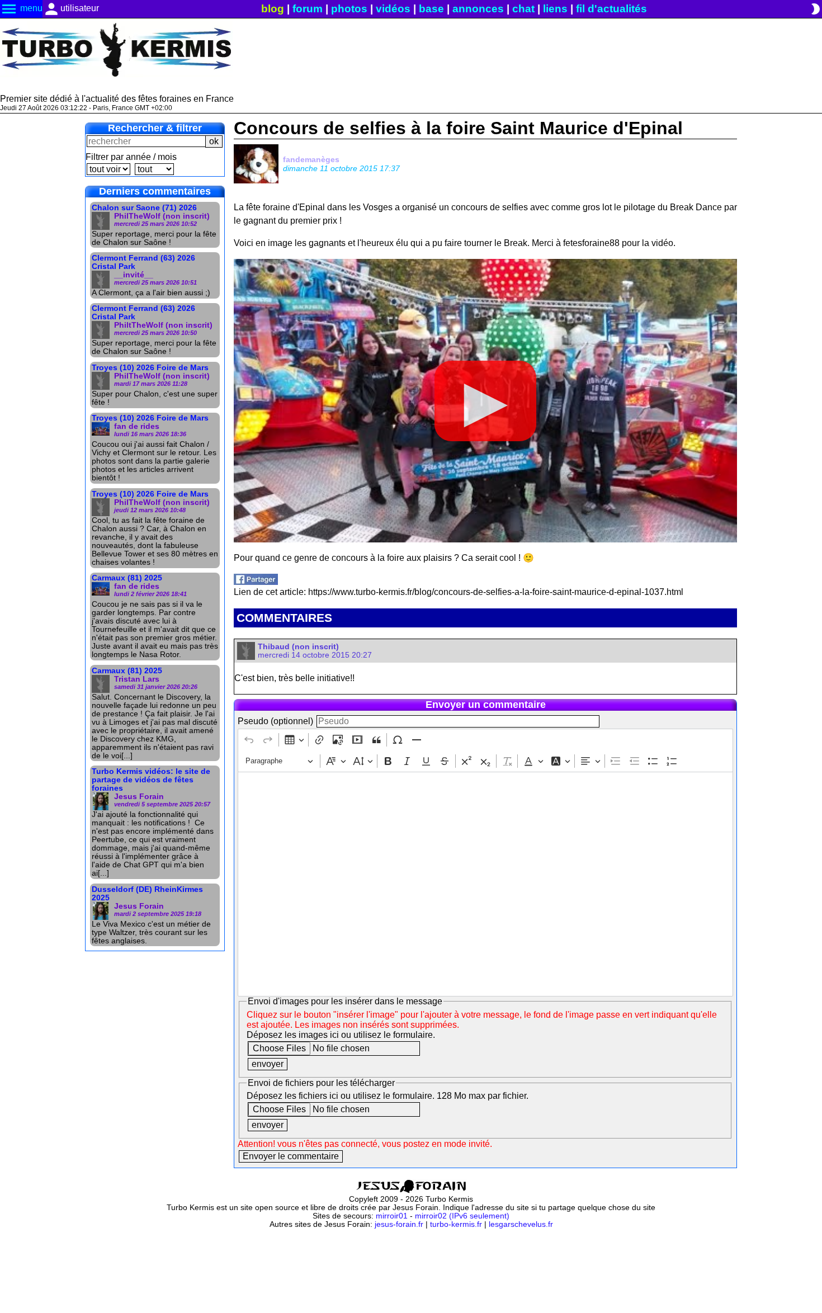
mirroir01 (392, 1216)
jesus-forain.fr (399, 1224)
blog (272, 9)
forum (307, 9)
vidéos (393, 9)
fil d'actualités (611, 9)
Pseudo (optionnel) (275, 721)
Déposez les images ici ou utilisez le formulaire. (341, 1035)
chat (523, 9)
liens (555, 9)
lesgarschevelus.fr (521, 1224)
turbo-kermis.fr (456, 1224)
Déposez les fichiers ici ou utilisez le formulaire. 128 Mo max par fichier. (387, 1096)
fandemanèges (311, 159)
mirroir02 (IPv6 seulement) (462, 1216)
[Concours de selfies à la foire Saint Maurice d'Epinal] (256, 582)
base (431, 9)
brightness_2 (815, 9)
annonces (478, 9)
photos (349, 9)
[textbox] (485, 884)
